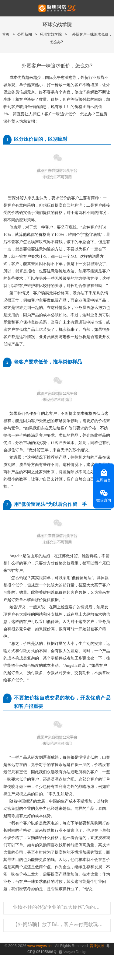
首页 (5, 34)
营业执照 (97, 946)
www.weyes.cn (39, 946)
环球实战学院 (51, 34)
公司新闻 (24, 34)
